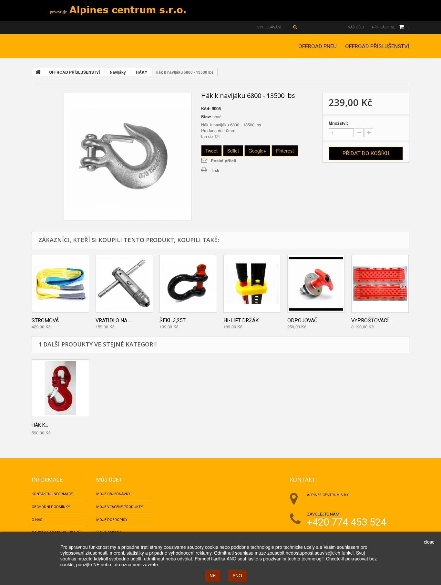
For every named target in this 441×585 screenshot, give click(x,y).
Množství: (338, 123)
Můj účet (109, 479)
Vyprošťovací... (371, 320)
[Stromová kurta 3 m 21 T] (60, 284)
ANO (237, 575)
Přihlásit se (383, 27)
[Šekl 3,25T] (188, 284)
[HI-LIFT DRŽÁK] (252, 284)
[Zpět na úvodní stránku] (38, 72)
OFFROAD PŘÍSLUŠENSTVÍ (377, 46)
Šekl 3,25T (172, 320)
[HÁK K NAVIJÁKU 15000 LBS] (60, 388)
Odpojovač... (303, 320)
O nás (37, 520)
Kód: (205, 109)
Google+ (257, 150)
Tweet (211, 150)
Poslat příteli (223, 160)
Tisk (215, 170)
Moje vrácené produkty (119, 507)
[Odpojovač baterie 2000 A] (316, 284)
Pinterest (285, 150)
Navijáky (118, 72)
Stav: (206, 117)
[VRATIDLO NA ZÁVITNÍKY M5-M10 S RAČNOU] (124, 284)
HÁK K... (40, 425)
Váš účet (356, 27)
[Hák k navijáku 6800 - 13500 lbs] (128, 156)
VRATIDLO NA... (113, 320)
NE (213, 575)
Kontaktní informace (52, 494)
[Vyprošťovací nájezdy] (380, 284)
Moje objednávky (113, 494)
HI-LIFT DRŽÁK (241, 320)
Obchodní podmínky (51, 507)
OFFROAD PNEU (317, 46)
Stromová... (47, 320)
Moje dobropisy (112, 520)
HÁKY (141, 72)
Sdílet (233, 150)
